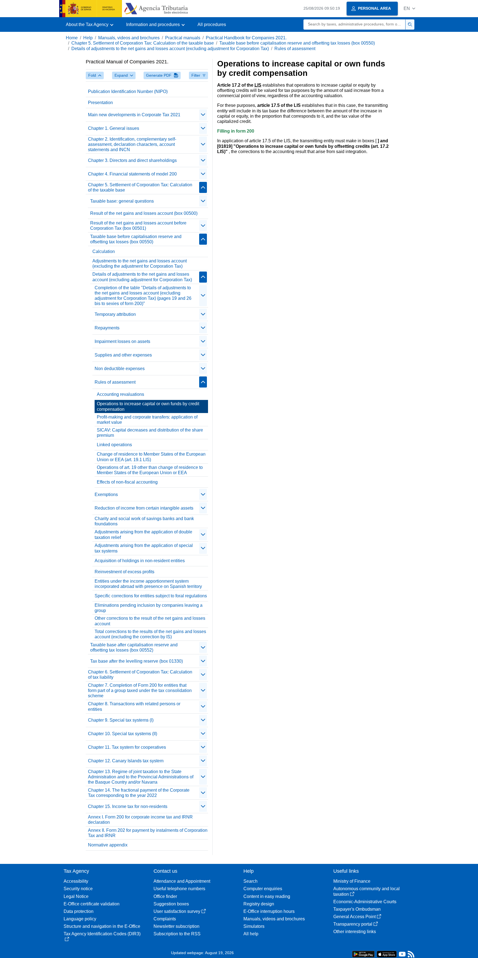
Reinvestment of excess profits (124, 571)
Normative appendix (108, 845)
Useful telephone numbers (179, 888)
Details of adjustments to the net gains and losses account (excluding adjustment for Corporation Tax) (170, 48)
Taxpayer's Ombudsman (357, 909)
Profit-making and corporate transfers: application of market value (147, 420)
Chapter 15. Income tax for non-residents (127, 806)
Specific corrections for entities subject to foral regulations (151, 595)
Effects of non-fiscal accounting (127, 482)
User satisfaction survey (177, 911)
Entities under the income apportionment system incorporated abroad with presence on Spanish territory (148, 584)
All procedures (212, 24)
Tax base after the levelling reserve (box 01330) (136, 661)
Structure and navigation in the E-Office (102, 926)
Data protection (78, 911)
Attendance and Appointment (182, 881)
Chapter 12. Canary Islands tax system (125, 760)
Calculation (103, 251)
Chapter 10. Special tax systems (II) (122, 733)
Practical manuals (182, 37)
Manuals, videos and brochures (129, 37)
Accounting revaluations (120, 394)
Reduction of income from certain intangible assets (144, 508)
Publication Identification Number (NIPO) (128, 91)
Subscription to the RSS (177, 933)
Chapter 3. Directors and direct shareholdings (132, 160)
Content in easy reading (266, 896)
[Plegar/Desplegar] (203, 114)
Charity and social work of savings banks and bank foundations (144, 521)
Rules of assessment (294, 48)
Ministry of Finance (351, 881)
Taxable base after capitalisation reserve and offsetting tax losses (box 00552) (134, 647)
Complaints (165, 918)
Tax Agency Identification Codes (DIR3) (102, 933)
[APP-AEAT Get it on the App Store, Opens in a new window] (387, 953)
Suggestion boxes (171, 904)
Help (88, 37)
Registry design (258, 904)
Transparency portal (352, 924)
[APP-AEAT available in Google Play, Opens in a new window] (363, 953)
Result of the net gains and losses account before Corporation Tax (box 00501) (138, 226)
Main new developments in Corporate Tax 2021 (134, 114)
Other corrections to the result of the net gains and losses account (150, 621)
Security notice (78, 888)
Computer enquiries (262, 888)
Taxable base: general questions (122, 201)
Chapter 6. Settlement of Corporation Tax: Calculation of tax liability (140, 675)
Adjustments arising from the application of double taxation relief (143, 534)
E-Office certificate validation (91, 904)
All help (250, 933)
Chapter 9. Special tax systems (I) (121, 720)
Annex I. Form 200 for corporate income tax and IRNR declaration (140, 820)
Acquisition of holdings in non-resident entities (140, 560)
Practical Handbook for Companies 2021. (246, 37)
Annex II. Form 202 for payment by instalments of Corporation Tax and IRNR (147, 833)
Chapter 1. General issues (113, 128)
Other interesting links (354, 931)
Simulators (253, 926)
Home (72, 37)
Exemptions (106, 494)
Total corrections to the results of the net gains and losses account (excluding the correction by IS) (150, 634)
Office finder (165, 896)
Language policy (80, 918)
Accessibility (76, 881)
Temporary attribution (115, 314)
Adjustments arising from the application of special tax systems (144, 548)
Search (250, 881)
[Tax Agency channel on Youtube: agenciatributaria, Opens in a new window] (402, 955)
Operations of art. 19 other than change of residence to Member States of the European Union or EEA (150, 470)
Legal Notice (76, 896)
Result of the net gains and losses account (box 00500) (144, 213)
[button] (409, 8)
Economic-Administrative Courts (364, 901)
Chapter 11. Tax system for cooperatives (127, 747)
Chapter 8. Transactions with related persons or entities (134, 706)
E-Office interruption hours (269, 911)
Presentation (100, 102)
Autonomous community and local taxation (366, 891)
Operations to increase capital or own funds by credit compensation (148, 406)
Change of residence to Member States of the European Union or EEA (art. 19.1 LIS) (151, 457)
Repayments (107, 328)
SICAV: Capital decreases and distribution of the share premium (150, 433)
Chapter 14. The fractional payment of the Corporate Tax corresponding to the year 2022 (138, 793)
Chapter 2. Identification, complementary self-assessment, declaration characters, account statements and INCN (132, 144)
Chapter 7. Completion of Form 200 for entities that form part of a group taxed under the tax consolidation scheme (140, 690)
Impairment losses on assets (122, 341)
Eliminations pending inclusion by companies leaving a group (148, 608)
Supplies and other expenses (123, 355)
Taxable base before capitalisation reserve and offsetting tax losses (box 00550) (297, 43)
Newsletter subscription (176, 926)
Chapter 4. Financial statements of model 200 (132, 174)
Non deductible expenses (120, 368)
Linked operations (114, 444)
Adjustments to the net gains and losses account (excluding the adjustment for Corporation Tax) (139, 263)
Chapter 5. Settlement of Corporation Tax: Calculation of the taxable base (142, 43)
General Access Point (354, 916)
